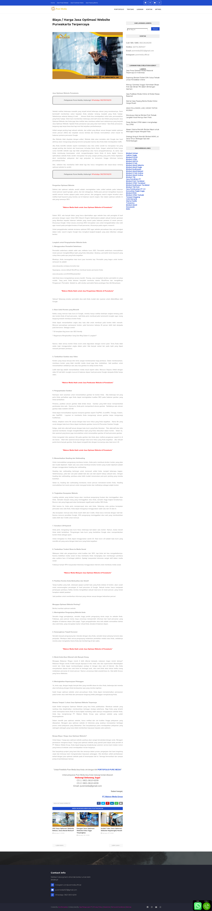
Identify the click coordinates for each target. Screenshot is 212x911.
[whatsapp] (159, 2)
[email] (155, 2)
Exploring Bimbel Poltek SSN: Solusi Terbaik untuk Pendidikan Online (143, 79)
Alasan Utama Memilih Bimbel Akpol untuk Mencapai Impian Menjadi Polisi (142, 130)
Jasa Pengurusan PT (85, 907)
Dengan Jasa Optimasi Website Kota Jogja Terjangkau (86, 831)
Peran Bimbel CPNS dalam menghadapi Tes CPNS (141, 123)
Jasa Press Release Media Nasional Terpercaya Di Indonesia (139, 72)
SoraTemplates (63, 907)
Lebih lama (115, 845)
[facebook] (145, 2)
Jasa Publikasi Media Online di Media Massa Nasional (142, 95)
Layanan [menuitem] (140, 9)
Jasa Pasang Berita (92, 3)
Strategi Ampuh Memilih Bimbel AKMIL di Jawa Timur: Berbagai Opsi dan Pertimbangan (142, 139)
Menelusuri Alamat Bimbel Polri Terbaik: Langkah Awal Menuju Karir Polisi (141, 116)
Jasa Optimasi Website (62, 803)
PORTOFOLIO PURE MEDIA (109, 770)
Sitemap (128, 907)
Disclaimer (106, 907)
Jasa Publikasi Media (76, 3)
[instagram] (150, 2)
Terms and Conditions (118, 907)
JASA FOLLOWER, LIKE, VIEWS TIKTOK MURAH (141, 109)
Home (53, 3)
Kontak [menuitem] (149, 9)
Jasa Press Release (62, 3)
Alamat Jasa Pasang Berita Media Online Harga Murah (141, 102)
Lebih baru (59, 845)
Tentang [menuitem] (130, 9)
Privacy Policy (97, 907)
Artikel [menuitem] (158, 9)
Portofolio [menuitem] (119, 9)
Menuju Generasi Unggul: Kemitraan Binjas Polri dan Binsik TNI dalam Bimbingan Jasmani (142, 87)
